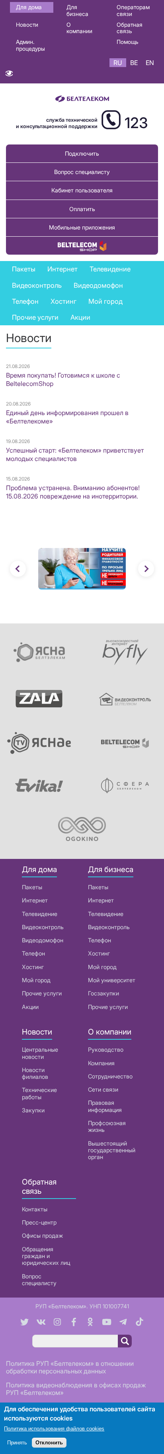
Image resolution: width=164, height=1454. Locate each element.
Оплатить (82, 209)
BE (134, 63)
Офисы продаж (42, 1235)
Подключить (82, 153)
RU (117, 63)
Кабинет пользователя (82, 190)
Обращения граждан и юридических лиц (46, 1256)
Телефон (33, 953)
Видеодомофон (98, 285)
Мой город (105, 301)
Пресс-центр (39, 1222)
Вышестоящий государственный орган (111, 1150)
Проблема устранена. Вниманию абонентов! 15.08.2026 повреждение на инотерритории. (73, 492)
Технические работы (39, 1093)
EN (150, 63)
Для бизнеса (77, 10)
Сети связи (103, 1089)
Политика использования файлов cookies (54, 1429)
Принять (17, 1443)
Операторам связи (133, 10)
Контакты (34, 1209)
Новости (27, 24)
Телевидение (39, 913)
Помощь (128, 41)
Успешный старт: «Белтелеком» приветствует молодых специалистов (75, 454)
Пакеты (32, 887)
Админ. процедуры (30, 45)
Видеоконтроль (37, 285)
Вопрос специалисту (82, 171)
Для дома (29, 7)
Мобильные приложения (82, 227)
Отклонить (49, 1443)
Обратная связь (130, 28)
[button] (18, 569)
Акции (30, 1006)
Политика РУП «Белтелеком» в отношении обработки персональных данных (70, 1367)
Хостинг (33, 966)
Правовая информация (105, 1106)
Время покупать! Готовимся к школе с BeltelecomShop (63, 379)
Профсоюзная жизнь (107, 1126)
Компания (101, 1063)
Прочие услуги (42, 993)
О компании (79, 28)
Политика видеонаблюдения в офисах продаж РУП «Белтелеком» (76, 1389)
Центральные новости (40, 1053)
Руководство (105, 1049)
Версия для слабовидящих (9, 75)
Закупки (33, 1110)
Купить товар (82, 245)
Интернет (35, 900)
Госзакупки (103, 993)
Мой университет (111, 980)
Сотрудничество (110, 1076)
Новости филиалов (35, 1073)
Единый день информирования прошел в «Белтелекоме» (67, 417)
